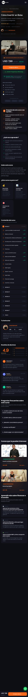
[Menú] (25, 2)
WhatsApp (8, 100)
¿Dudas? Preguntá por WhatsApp (15, 71)
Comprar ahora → (17, 694)
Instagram (14, 100)
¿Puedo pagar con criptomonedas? (14, 432)
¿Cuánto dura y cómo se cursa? (13, 417)
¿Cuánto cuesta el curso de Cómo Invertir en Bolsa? (13, 411)
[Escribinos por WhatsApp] (25, 688)
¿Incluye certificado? (9, 427)
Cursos (6, 8)
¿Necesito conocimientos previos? (13, 422)
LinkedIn (20, 100)
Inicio (2, 8)
